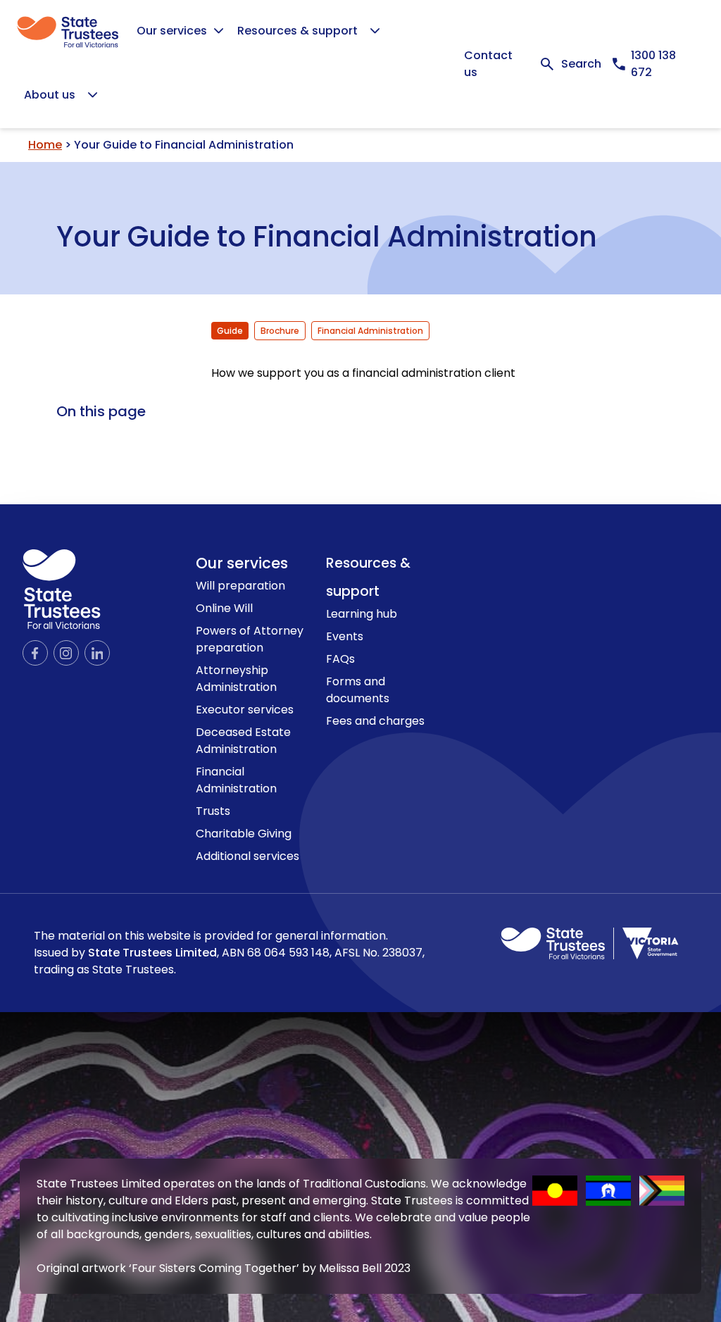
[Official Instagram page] (66, 653)
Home (45, 145)
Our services (242, 563)
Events (344, 636)
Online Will (224, 608)
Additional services (247, 856)
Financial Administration (236, 780)
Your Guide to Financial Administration (326, 234)
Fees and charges (375, 721)
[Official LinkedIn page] (97, 653)
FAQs (340, 659)
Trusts (213, 811)
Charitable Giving (243, 833)
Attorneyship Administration (236, 678)
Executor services (245, 709)
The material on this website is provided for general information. (229, 953)
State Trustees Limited (152, 952)
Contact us (488, 63)
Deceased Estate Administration (243, 740)
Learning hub (361, 614)
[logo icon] (62, 589)
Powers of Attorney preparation (249, 639)
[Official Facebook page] (35, 653)
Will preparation (240, 586)
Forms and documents (357, 689)
